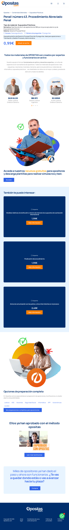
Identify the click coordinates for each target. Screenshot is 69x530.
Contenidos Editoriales (19, 13)
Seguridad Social (30, 403)
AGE (13, 403)
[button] (62, 516)
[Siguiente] (62, 90)
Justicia (6, 403)
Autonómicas (57, 403)
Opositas (6, 13)
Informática (42, 403)
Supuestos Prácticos (36, 13)
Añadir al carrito (23, 43)
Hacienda (19, 403)
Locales (6, 406)
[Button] (51, 4)
